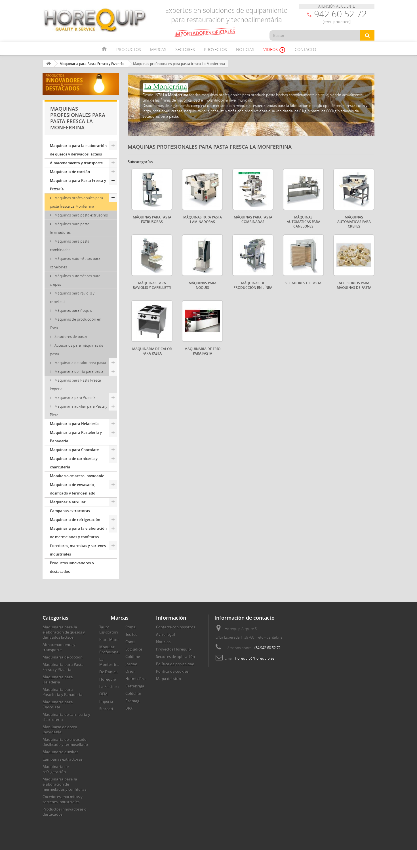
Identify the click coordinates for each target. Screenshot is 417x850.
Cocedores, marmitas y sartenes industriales (78, 550)
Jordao (131, 663)
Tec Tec (131, 634)
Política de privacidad (175, 663)
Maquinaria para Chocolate (74, 449)
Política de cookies (172, 671)
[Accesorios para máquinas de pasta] (353, 255)
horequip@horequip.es (254, 658)
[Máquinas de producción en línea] (252, 255)
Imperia (106, 701)
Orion (130, 671)
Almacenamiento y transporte (76, 162)
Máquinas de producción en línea (75, 323)
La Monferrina (109, 662)
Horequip (107, 679)
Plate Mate (108, 639)
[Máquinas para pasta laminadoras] (202, 189)
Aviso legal (165, 634)
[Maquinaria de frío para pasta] (202, 321)
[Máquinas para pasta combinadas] (252, 189)
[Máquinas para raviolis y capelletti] (151, 255)
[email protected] (337, 21)
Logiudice (133, 649)
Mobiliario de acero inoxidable (77, 475)
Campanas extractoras (70, 510)
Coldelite (133, 693)
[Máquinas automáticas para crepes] (353, 189)
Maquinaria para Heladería (74, 423)
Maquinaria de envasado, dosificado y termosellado (72, 489)
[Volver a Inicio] (48, 63)
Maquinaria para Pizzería (75, 397)
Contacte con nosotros (175, 627)
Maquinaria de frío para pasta (79, 371)
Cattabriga (134, 686)
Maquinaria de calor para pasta (80, 362)
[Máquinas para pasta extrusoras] (151, 189)
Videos (274, 50)
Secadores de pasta (70, 336)
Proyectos (215, 49)
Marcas (158, 49)
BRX (128, 708)
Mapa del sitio (168, 678)
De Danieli (108, 671)
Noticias (245, 49)
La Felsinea (109, 686)
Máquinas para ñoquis (73, 310)
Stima (130, 627)
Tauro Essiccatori (108, 629)
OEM (103, 694)
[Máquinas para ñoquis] (202, 255)
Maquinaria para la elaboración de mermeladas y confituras (78, 532)
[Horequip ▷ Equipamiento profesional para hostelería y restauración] (95, 19)
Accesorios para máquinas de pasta (76, 349)
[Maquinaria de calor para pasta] (151, 321)
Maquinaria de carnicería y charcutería (74, 463)
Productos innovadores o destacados (72, 567)
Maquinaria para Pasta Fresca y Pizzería (78, 185)
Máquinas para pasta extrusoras (81, 215)
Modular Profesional (109, 649)
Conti (130, 641)
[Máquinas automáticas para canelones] (303, 189)
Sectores (185, 49)
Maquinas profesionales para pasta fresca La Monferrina (76, 202)
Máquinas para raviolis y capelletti (72, 297)
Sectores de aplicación (175, 656)
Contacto (305, 49)
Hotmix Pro (135, 678)
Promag (132, 700)
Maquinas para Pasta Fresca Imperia (75, 384)
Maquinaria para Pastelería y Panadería (76, 436)
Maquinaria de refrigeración (75, 519)
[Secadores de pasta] (303, 255)
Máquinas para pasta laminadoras (69, 228)
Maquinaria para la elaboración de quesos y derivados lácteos (78, 150)
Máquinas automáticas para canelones (75, 263)
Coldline (132, 656)
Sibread (106, 708)
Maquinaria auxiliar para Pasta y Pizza (78, 410)
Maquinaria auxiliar (68, 501)
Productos (128, 49)
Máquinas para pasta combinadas (69, 245)
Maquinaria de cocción (70, 171)
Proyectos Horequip (173, 649)
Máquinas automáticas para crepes (75, 280)
